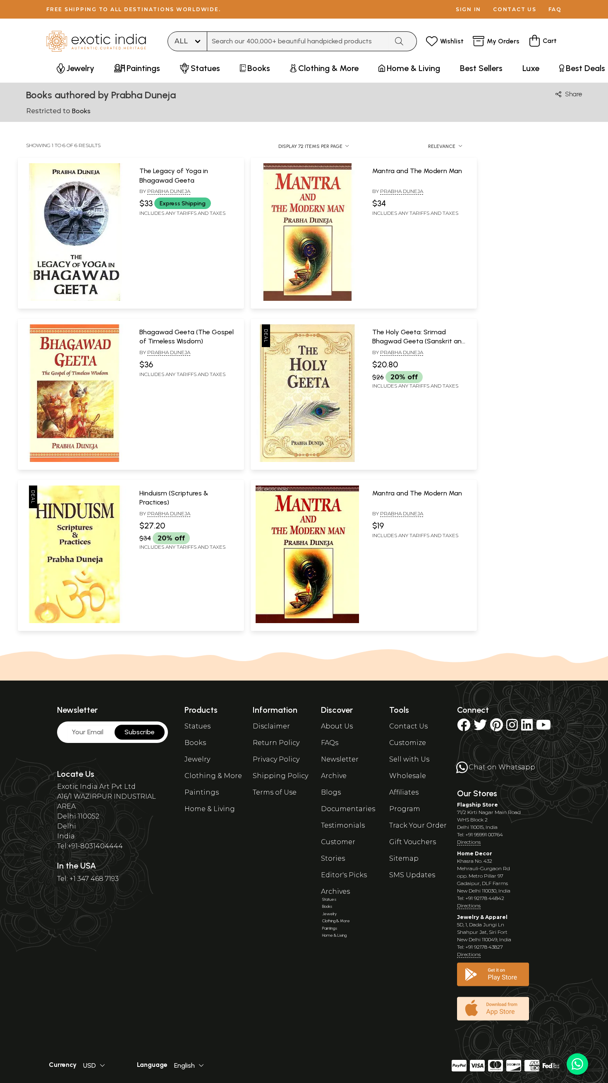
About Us (337, 726)
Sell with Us (409, 759)
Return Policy (276, 743)
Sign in (468, 9)
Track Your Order (418, 825)
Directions (469, 842)
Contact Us (408, 726)
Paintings (201, 792)
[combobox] (298, 41)
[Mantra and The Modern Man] (307, 299)
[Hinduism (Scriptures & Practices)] (74, 621)
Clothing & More (213, 776)
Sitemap (404, 858)
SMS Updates (412, 875)
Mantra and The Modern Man (417, 171)
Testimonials (343, 825)
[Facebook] (463, 727)
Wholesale (407, 776)
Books (195, 743)
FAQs (329, 743)
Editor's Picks (344, 875)
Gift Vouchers (412, 842)
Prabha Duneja (168, 191)
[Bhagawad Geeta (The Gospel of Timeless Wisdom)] (74, 460)
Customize (407, 743)
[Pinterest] (496, 727)
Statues (197, 726)
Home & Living (209, 809)
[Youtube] (543, 727)
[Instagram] (512, 727)
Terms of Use (275, 792)
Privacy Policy (276, 759)
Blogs (331, 792)
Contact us (514, 9)
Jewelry (197, 759)
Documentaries (348, 809)
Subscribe (139, 732)
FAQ (555, 9)
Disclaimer (271, 726)
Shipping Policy (280, 776)
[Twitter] (480, 727)
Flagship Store (477, 805)
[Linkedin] (527, 727)
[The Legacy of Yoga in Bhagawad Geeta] (74, 299)
